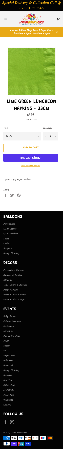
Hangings (7, 280)
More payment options (30, 165)
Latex (6, 239)
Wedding (7, 405)
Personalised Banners (13, 270)
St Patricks (8, 390)
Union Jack (8, 395)
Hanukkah (8, 365)
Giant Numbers (10, 234)
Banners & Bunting (13, 275)
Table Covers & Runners (15, 285)
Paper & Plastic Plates (14, 295)
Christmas (8, 331)
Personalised (9, 224)
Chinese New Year (12, 321)
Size (5, 128)
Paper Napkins (10, 290)
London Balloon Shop (19, 432)
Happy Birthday (11, 253)
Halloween (8, 360)
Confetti (7, 244)
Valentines (8, 400)
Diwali (6, 341)
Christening (8, 326)
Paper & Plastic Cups (14, 299)
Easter (6, 346)
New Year (8, 380)
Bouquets (7, 248)
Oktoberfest (9, 385)
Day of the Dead (11, 336)
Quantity (47, 128)
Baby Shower (9, 316)
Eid (4, 351)
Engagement (9, 356)
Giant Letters (9, 229)
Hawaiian (7, 375)
